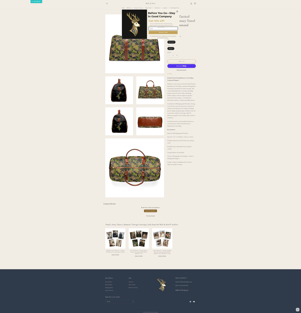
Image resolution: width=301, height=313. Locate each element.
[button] (177, 11)
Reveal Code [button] (163, 32)
